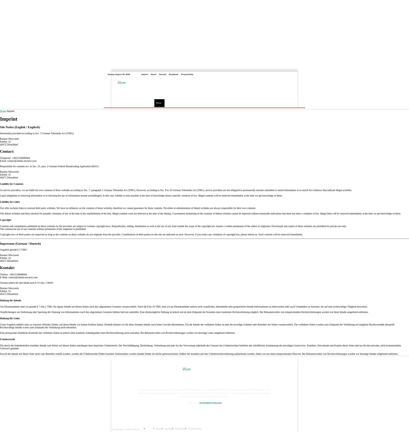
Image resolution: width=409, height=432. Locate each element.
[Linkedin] (200, 411)
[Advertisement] (225, 88)
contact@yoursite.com (210, 402)
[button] (297, 103)
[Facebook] (182, 411)
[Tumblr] (217, 411)
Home (3, 111)
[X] (226, 411)
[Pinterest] (209, 411)
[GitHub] (299, 74)
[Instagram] (191, 411)
